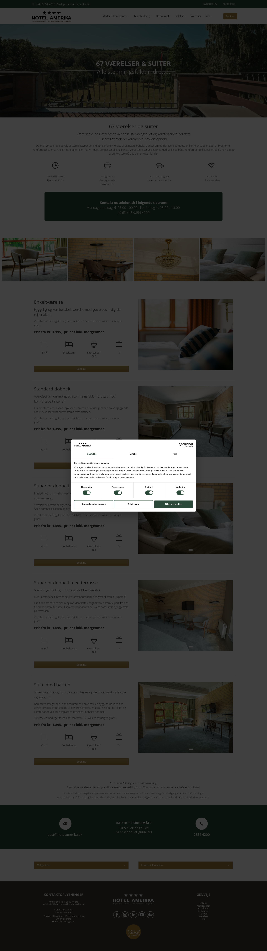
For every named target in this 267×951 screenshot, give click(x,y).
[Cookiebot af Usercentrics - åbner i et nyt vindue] (181, 445)
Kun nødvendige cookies (93, 504)
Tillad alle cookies (173, 504)
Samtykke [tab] (92, 454)
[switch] (118, 492)
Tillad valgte (133, 504)
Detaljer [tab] (133, 454)
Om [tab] (175, 454)
